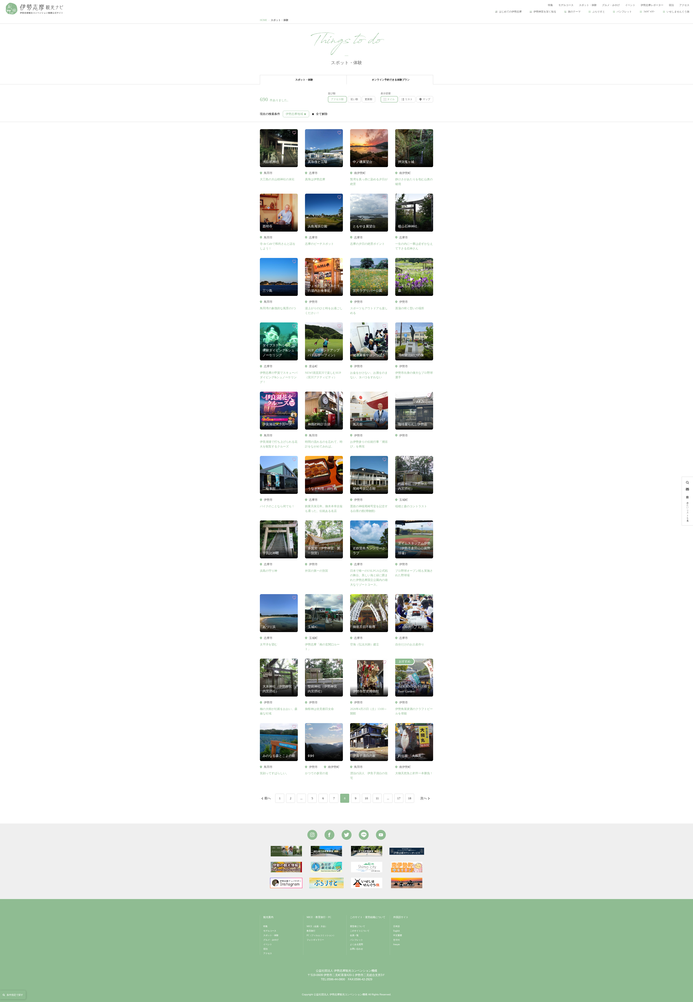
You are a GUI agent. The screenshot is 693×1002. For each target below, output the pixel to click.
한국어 (396, 940)
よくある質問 (356, 944)
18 (409, 798)
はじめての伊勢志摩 (510, 11)
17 (398, 798)
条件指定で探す (15, 995)
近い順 (354, 99)
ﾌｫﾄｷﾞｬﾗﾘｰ (649, 11)
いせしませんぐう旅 (678, 11)
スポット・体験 (279, 20)
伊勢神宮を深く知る (544, 11)
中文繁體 (397, 935)
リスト (409, 99)
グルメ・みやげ (270, 940)
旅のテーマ (574, 11)
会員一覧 (354, 935)
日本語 (396, 926)
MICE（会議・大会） (317, 926)
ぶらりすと (598, 11)
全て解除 (322, 113)
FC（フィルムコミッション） (321, 935)
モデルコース (269, 931)
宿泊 (265, 949)
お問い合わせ (356, 949)
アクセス (267, 953)
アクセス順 (337, 99)
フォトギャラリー (315, 940)
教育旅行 (311, 931)
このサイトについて (359, 931)
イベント (267, 944)
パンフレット (624, 11)
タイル (391, 99)
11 (377, 798)
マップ (426, 99)
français (396, 944)
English (396, 931)
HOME (263, 20)
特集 (265, 926)
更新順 (368, 99)
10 (366, 798)
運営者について (357, 926)
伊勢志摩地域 (294, 113)
